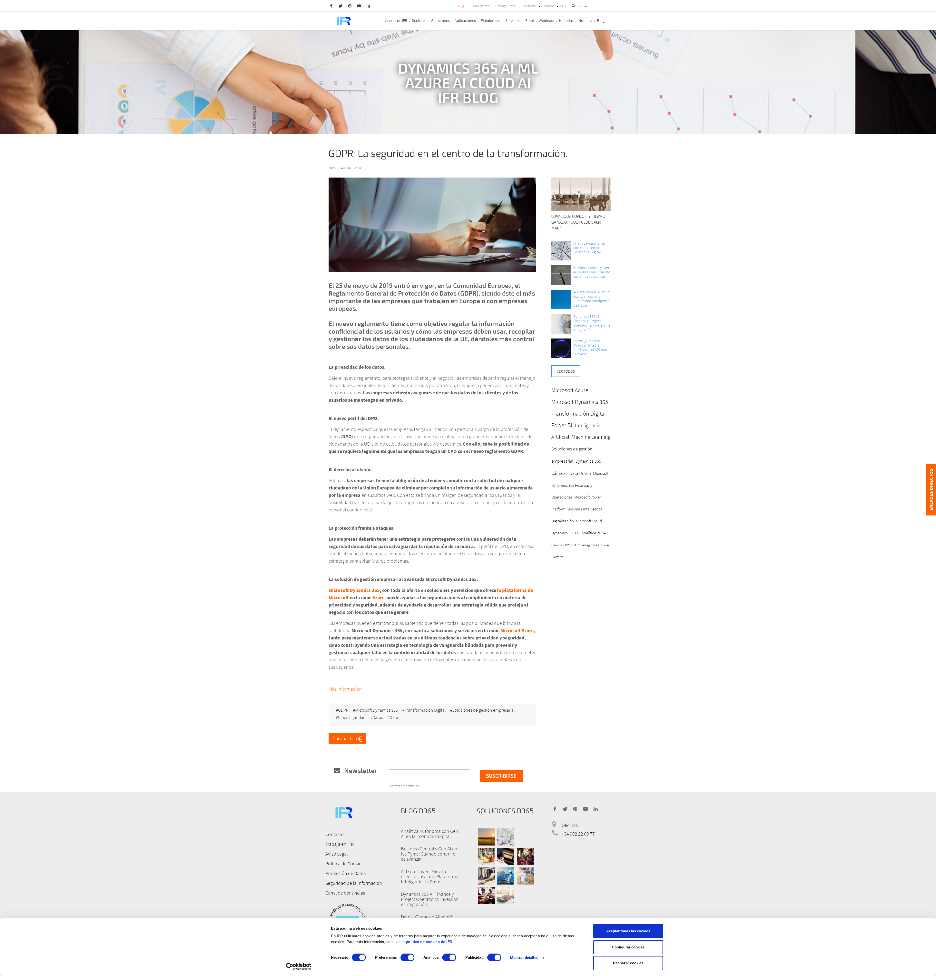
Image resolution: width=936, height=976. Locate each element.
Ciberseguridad (352, 717)
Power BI (561, 425)
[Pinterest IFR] (349, 5)
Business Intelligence (584, 509)
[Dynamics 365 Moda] (486, 876)
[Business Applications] (486, 895)
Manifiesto (481, 5)
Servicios (512, 20)
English (463, 6)
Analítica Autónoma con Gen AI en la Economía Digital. (589, 247)
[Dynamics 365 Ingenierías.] (505, 876)
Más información (345, 689)
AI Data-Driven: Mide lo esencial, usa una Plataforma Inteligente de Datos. (591, 298)
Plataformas (490, 20)
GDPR (343, 710)
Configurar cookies (628, 947)
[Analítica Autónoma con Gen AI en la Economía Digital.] (561, 250)
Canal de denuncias (345, 893)
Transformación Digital (425, 710)
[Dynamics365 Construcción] (525, 876)
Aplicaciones (465, 20)
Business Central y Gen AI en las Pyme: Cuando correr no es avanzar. (591, 272)
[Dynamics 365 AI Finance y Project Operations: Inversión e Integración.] (561, 324)
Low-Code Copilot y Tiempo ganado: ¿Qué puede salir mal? (578, 222)
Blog (600, 20)
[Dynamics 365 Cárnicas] (505, 837)
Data (394, 717)
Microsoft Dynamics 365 (376, 710)
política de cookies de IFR (429, 942)
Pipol (529, 20)
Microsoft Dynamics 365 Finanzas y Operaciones (579, 485)
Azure (378, 597)
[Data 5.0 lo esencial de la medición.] (561, 299)
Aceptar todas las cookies (628, 931)
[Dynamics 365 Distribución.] (486, 856)
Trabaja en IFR (339, 844)
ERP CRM (569, 545)
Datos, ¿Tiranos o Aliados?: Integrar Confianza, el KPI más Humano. (590, 347)
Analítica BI (591, 533)
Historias (566, 20)
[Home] (343, 21)
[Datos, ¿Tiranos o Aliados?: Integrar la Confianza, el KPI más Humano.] (561, 348)
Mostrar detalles (524, 958)
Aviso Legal (336, 854)
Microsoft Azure (569, 390)
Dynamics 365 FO (565, 533)
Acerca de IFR (396, 20)
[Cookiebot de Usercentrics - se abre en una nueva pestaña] (298, 966)
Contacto (528, 5)
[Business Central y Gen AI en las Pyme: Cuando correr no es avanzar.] (561, 275)
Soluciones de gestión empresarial (483, 710)
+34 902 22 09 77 (578, 834)
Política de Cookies (344, 863)
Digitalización (562, 521)
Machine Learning (591, 437)
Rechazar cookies (628, 963)
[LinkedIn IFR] (368, 5)
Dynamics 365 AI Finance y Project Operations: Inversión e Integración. (591, 323)
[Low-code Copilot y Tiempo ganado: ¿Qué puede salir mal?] (581, 194)
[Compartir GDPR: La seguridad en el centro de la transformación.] (347, 738)
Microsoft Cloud (589, 521)
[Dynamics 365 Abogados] (505, 856)
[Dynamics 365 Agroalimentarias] (486, 837)
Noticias (585, 20)
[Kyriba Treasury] (505, 895)
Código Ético (505, 5)
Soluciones (440, 20)
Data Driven (580, 473)
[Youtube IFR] (359, 5)
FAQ (563, 5)
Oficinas (570, 825)
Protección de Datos (345, 873)
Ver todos (566, 371)
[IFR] (343, 812)
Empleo (548, 5)
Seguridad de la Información (353, 883)
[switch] (407, 957)
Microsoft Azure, (517, 630)
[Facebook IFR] (331, 5)
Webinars (546, 20)
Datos (377, 717)
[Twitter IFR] (340, 5)
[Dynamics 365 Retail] (525, 856)
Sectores (419, 20)
